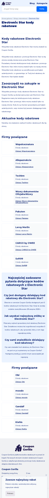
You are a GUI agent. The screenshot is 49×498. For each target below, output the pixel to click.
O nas (28, 473)
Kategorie (42, 3)
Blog (32, 3)
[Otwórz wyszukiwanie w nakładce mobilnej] (24, 9)
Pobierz (10, 493)
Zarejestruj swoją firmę (10, 473)
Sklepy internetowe (20, 19)
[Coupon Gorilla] (6, 3)
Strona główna (7, 19)
